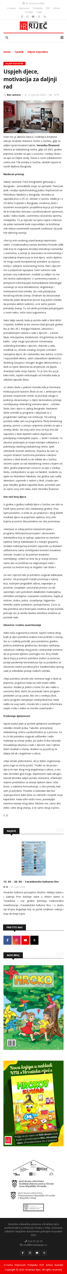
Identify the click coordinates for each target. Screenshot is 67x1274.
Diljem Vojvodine (37, 51)
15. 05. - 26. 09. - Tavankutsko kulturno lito (31, 881)
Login (39, 11)
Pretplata (37, 8)
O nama (11, 8)
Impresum (24, 8)
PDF (48, 8)
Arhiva (56, 8)
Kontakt (29, 11)
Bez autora (14, 94)
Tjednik (19, 51)
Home (7, 51)
